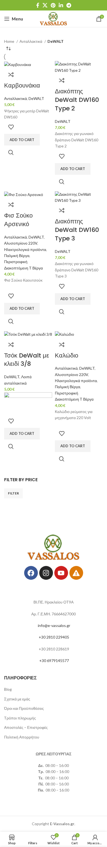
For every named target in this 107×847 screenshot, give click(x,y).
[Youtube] (61, 573)
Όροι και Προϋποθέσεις (24, 708)
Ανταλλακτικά (31, 41)
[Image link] (53, 546)
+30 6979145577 (54, 660)
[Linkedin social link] (61, 5)
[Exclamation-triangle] (76, 573)
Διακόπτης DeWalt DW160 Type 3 (77, 230)
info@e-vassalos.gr (54, 625)
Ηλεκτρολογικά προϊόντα (25, 249)
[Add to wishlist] (11, 127)
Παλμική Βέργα (16, 255)
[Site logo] (54, 18)
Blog (8, 689)
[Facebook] (31, 573)
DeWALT (36, 98)
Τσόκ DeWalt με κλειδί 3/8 (26, 359)
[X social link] (45, 5)
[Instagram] (46, 573)
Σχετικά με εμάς (17, 699)
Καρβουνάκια (22, 85)
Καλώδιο (66, 355)
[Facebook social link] (38, 5)
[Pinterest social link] (53, 5)
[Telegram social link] (69, 5)
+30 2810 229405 (54, 637)
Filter (13, 493)
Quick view (11, 152)
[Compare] (11, 74)
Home (9, 41)
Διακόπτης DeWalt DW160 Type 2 (77, 100)
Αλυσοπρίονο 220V (20, 243)
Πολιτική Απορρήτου (21, 737)
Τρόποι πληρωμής (20, 718)
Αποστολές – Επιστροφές (26, 727)
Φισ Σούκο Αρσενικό (18, 219)
